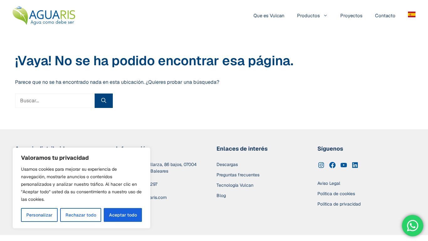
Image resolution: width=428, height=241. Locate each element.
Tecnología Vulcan (235, 185)
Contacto (385, 16)
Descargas (227, 164)
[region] (81, 187)
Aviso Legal (328, 183)
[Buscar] (104, 101)
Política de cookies (336, 193)
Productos (308, 16)
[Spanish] (408, 15)
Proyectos (351, 16)
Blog (221, 195)
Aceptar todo (123, 215)
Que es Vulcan (268, 16)
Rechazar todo (80, 215)
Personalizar (39, 215)
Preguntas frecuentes (238, 175)
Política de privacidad (339, 204)
